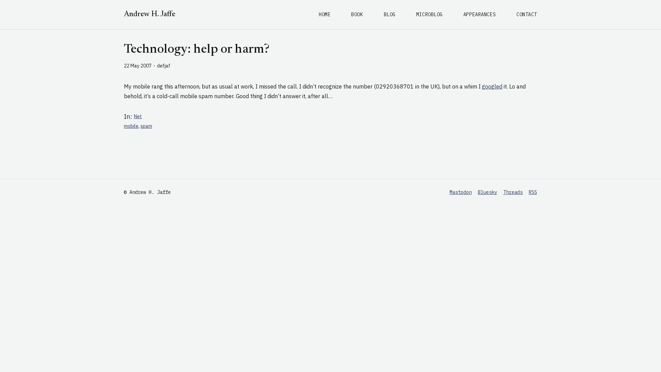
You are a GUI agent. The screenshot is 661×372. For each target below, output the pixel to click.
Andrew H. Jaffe (149, 14)
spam (146, 126)
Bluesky (487, 192)
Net (138, 116)
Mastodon (461, 192)
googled (492, 86)
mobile (131, 126)
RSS (533, 192)
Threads (513, 192)
